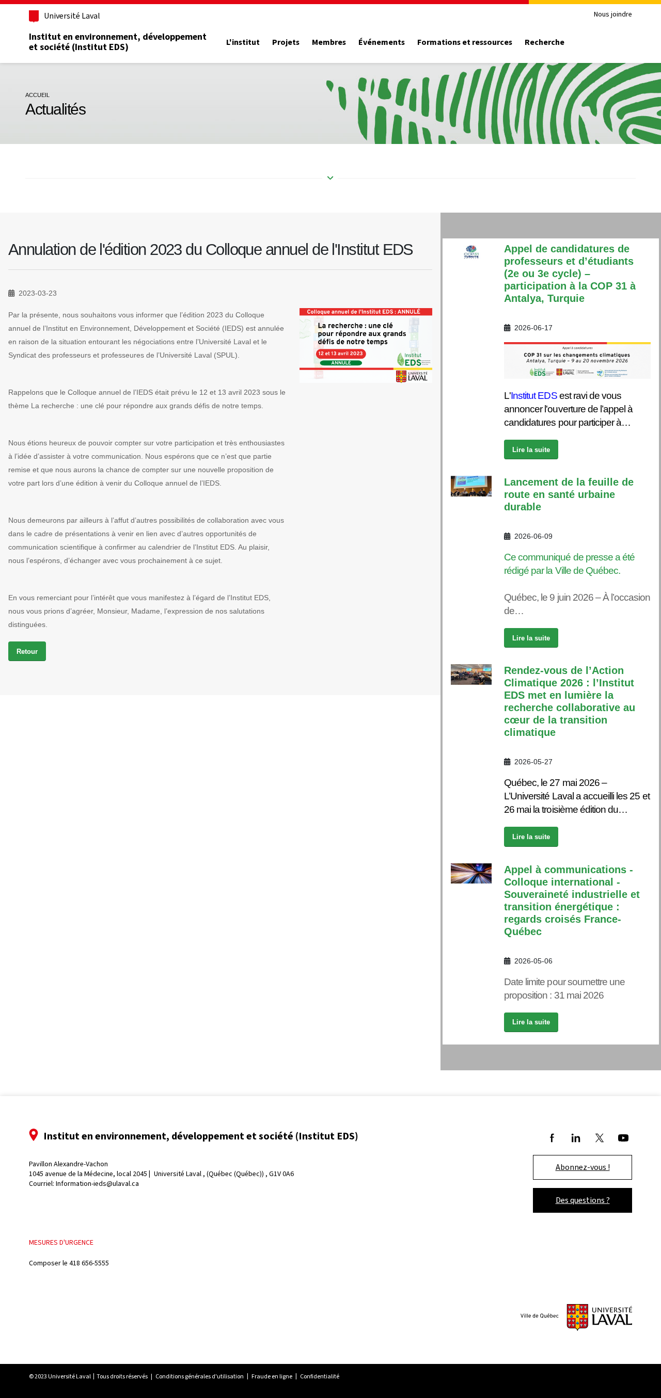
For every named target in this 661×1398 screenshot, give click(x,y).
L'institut (243, 42)
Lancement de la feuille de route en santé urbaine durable (569, 494)
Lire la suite (531, 450)
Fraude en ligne (271, 1376)
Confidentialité (319, 1376)
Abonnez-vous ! (583, 1167)
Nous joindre (613, 14)
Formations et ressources (464, 42)
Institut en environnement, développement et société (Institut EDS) (118, 41)
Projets (286, 42)
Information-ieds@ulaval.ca (97, 1183)
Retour (27, 651)
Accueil (37, 95)
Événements (381, 42)
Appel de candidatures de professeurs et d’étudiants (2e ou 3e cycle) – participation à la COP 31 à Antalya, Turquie (570, 273)
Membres (329, 42)
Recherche (544, 42)
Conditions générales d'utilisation (199, 1376)
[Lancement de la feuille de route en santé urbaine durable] (471, 485)
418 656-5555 (89, 1263)
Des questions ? (583, 1200)
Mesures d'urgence (61, 1242)
